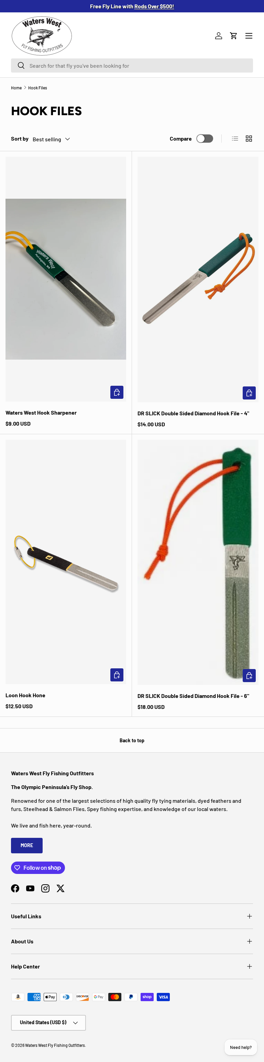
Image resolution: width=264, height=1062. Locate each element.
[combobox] (132, 65)
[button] (233, 35)
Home (16, 87)
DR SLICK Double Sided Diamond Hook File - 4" (193, 413)
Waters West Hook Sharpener (41, 412)
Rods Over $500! (154, 6)
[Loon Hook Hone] (66, 562)
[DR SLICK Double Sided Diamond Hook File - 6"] (198, 562)
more (27, 845)
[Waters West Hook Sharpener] (66, 279)
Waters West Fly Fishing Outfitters (55, 1045)
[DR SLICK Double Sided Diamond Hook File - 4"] (198, 279)
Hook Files (37, 87)
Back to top (132, 740)
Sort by (20, 138)
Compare (181, 138)
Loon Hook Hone (25, 695)
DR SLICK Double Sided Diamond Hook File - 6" (193, 695)
